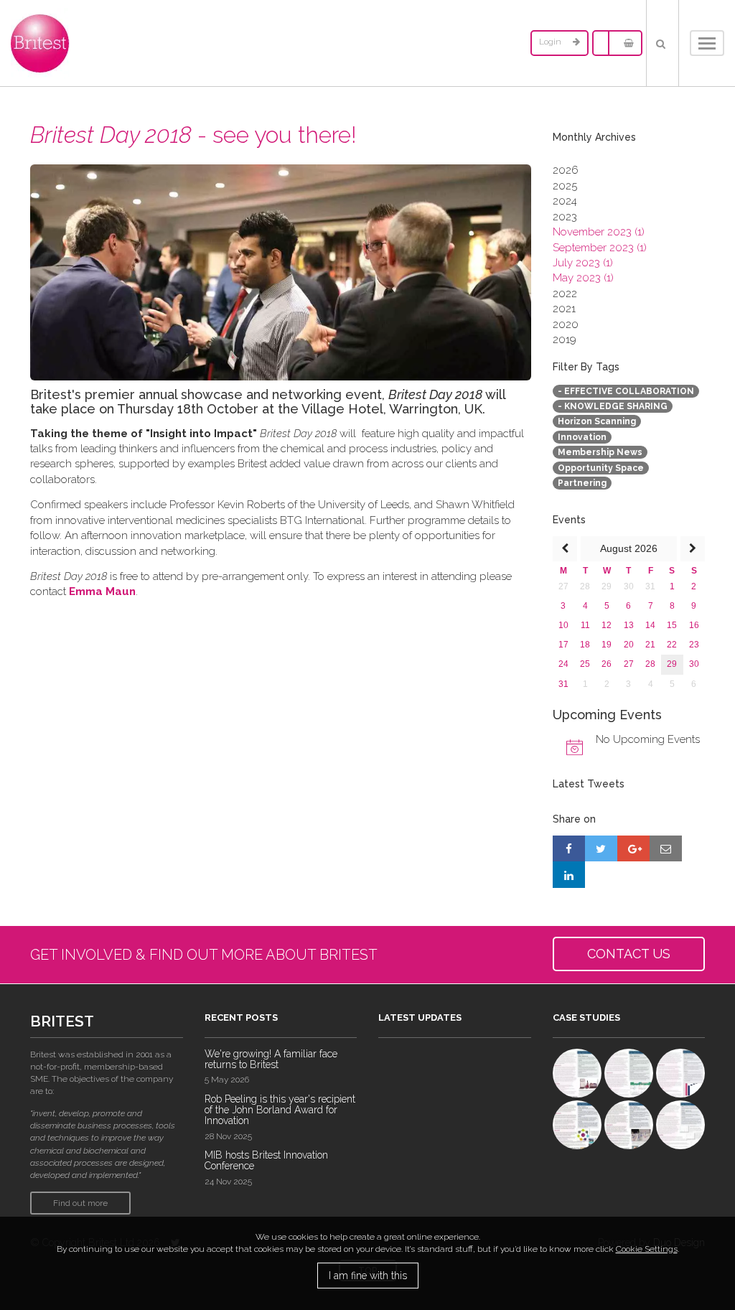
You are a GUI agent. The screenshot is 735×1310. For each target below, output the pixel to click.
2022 (565, 293)
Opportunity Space (601, 468)
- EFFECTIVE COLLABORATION (626, 391)
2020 (566, 324)
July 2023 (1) (583, 262)
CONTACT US (628, 953)
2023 (565, 216)
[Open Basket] (625, 43)
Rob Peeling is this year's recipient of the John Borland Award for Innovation (280, 1110)
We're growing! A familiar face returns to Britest (271, 1059)
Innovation (582, 437)
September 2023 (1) (600, 247)
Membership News (600, 452)
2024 (565, 201)
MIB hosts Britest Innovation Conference (266, 1160)
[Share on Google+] (633, 848)
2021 (564, 308)
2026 (566, 170)
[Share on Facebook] (569, 848)
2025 (565, 185)
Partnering (582, 483)
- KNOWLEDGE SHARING (613, 406)
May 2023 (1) (583, 277)
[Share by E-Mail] (666, 848)
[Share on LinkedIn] (569, 874)
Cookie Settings (647, 1249)
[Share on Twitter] (601, 848)
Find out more (80, 1203)
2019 (564, 339)
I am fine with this (368, 1275)
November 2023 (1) (599, 231)
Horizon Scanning (597, 421)
